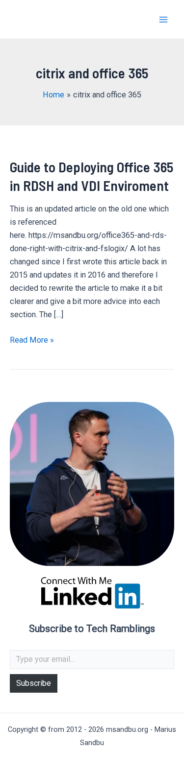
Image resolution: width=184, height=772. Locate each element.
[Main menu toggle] (163, 19)
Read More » (32, 341)
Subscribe (33, 683)
